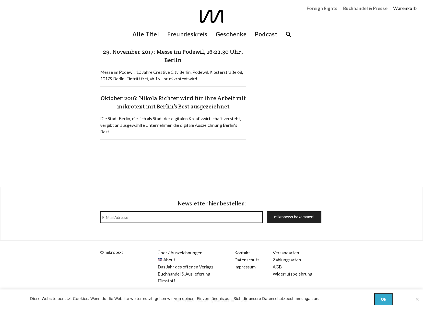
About (169, 259)
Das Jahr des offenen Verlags (185, 266)
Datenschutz (246, 259)
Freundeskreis (187, 34)
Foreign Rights (322, 8)
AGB (277, 266)
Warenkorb (405, 8)
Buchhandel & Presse (365, 8)
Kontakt (242, 252)
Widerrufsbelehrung (292, 274)
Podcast (266, 34)
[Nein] (416, 299)
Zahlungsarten (287, 259)
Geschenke (231, 34)
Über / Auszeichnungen (180, 252)
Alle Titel (145, 34)
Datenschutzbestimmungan (287, 298)
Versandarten (286, 252)
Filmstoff (166, 280)
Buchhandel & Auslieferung (184, 274)
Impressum (245, 266)
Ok (383, 299)
